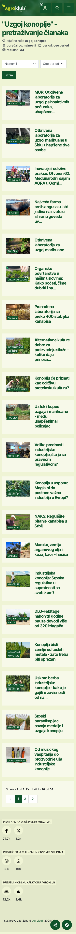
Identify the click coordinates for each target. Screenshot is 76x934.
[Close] (57, 8)
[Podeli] (55, 925)
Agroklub (38, 920)
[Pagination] (32, 799)
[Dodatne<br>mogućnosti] (67, 925)
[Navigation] (69, 8)
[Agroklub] (15, 7)
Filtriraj (9, 75)
